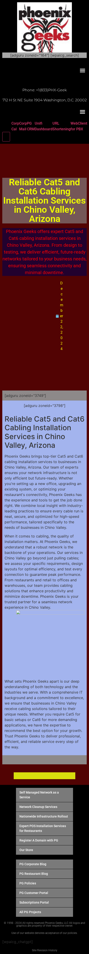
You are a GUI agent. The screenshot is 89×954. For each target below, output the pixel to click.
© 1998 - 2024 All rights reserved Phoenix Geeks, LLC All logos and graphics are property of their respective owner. (44, 924)
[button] (82, 70)
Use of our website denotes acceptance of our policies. (44, 933)
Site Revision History (44, 950)
